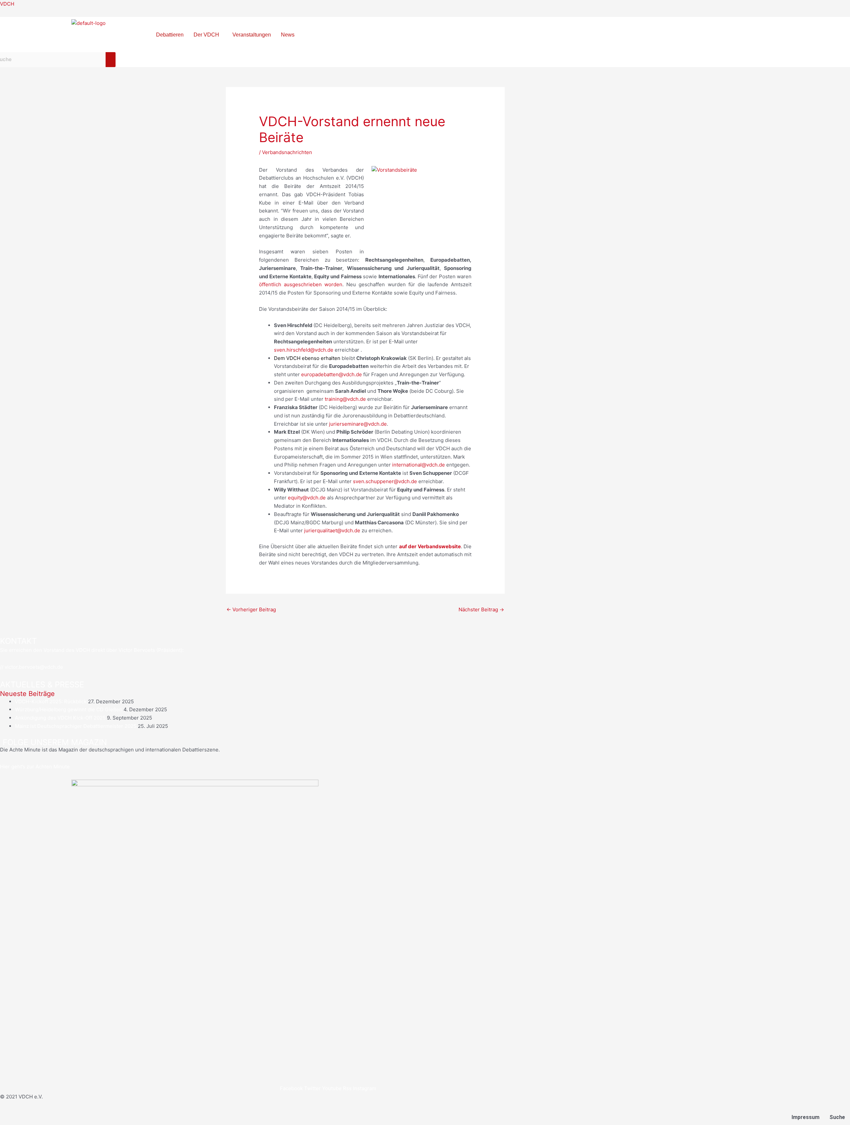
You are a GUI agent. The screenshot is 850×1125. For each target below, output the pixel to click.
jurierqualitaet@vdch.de (332, 530)
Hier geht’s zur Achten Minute (35, 766)
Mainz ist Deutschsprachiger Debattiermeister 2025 (75, 726)
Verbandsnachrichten (287, 152)
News (288, 35)
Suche (837, 1117)
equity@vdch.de (307, 497)
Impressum (805, 1117)
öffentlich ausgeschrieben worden (300, 284)
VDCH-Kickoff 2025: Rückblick (51, 701)
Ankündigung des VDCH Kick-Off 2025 (60, 718)
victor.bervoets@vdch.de (34, 667)
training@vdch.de (345, 399)
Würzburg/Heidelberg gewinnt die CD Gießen (68, 709)
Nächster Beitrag (481, 609)
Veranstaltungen (251, 35)
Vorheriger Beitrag (251, 609)
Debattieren (170, 35)
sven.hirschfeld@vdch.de (303, 350)
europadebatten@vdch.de (331, 374)
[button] (208, 35)
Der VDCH (206, 35)
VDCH (7, 4)
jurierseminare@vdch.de (358, 424)
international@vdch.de (418, 465)
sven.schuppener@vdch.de (385, 481)
